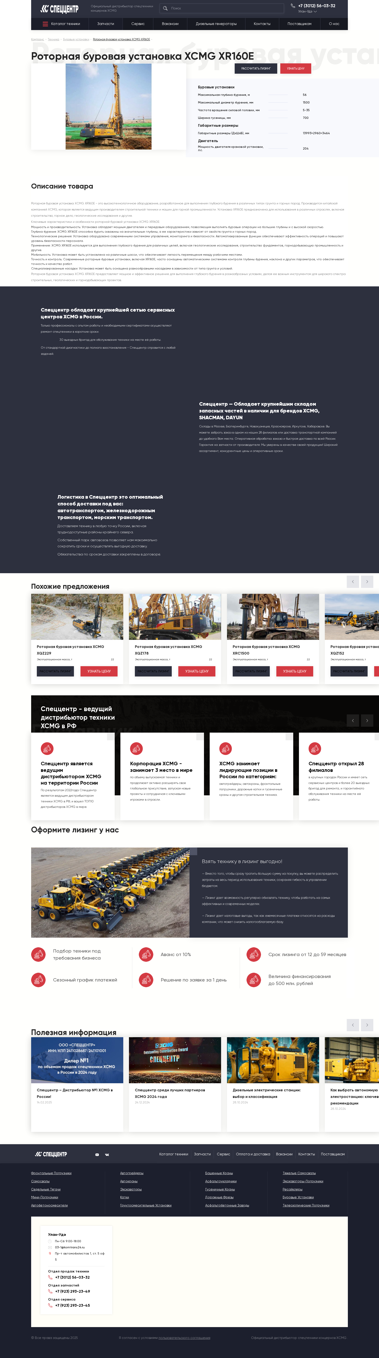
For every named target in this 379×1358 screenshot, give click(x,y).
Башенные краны (219, 1173)
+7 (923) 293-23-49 (72, 1291)
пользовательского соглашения (184, 1338)
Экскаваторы (131, 1189)
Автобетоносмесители (49, 1205)
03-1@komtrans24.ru (70, 1247)
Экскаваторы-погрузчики (303, 1181)
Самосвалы (40, 1181)
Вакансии (170, 24)
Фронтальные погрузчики (51, 1173)
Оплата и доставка (253, 1154)
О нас (334, 24)
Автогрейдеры (131, 1173)
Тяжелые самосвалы (299, 1173)
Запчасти (105, 24)
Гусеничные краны (220, 1189)
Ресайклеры (292, 1189)
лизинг (55, 671)
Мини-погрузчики (44, 1197)
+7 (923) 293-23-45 (72, 1305)
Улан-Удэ (305, 11)
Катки (124, 1197)
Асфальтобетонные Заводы (227, 1205)
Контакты (262, 24)
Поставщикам (299, 24)
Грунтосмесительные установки (146, 1205)
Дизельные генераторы (216, 24)
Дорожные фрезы (219, 1197)
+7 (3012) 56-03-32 (316, 6)
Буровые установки (298, 1197)
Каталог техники (65, 24)
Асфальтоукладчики (221, 1181)
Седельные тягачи (46, 1189)
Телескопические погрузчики (306, 1205)
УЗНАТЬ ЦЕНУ (296, 68)
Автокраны (129, 1181)
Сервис (138, 24)
